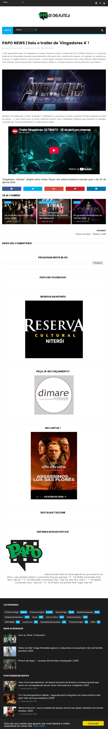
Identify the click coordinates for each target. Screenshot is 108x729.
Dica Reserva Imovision (51, 622)
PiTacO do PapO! (37, 612)
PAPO (93, 622)
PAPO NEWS (49, 48)
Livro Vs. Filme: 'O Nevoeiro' (31, 635)
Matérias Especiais (47, 202)
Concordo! (93, 723)
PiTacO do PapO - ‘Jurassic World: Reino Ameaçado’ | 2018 (48, 660)
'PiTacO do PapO (76, 622)
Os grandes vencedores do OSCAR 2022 (88, 217)
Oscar (8, 202)
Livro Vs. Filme (52, 617)
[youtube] (104, 3)
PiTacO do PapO (12, 612)
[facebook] (100, 3)
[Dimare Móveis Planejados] (54, 414)
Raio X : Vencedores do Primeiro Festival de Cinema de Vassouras (53, 215)
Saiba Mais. (39, 725)
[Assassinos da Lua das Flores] (54, 498)
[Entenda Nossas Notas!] (24, 574)
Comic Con (27, 622)
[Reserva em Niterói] (54, 357)
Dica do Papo (61, 612)
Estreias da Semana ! (14, 617)
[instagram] (96, 3)
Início (7, 30)
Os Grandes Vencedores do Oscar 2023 (18, 217)
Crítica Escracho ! (74, 617)
